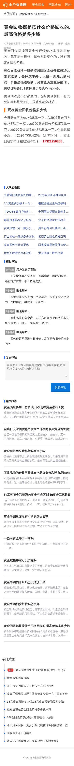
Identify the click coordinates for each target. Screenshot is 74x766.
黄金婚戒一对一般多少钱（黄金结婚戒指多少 (19, 228)
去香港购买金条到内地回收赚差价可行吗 (19, 195)
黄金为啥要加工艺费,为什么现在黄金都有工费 (34, 407)
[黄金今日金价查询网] (15, 5)
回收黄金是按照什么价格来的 (53, 244)
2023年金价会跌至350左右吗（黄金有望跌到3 (53, 195)
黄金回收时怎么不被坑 (18, 253)
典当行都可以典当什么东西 (53, 228)
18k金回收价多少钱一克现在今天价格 (30, 717)
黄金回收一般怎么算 (50, 253)
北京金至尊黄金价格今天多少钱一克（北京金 (53, 219)
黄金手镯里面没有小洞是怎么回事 (26, 516)
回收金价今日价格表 (19, 733)
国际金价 (55, 4)
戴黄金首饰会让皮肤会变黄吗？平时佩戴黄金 (19, 219)
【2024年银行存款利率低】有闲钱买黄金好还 (19, 211)
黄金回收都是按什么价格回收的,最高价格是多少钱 (43, 13)
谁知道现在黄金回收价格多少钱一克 (29, 709)
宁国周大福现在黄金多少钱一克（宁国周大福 (53, 211)
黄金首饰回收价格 (18, 678)
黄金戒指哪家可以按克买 (20, 560)
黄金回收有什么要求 (16, 244)
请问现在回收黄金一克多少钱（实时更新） (33, 741)
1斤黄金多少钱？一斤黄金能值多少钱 (19, 203)
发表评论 (60, 387)
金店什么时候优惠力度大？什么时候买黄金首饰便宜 (38, 429)
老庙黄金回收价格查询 (52, 236)
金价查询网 (26, 13)
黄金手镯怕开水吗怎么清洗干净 (24, 582)
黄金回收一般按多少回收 (19, 236)
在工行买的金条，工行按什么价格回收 (30, 685)
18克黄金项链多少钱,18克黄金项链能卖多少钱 (35, 701)
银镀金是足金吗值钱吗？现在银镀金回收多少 (53, 203)
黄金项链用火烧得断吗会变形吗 (24, 451)
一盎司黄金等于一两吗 (19, 538)
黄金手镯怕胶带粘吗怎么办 (21, 604)
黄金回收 (38, 4)
